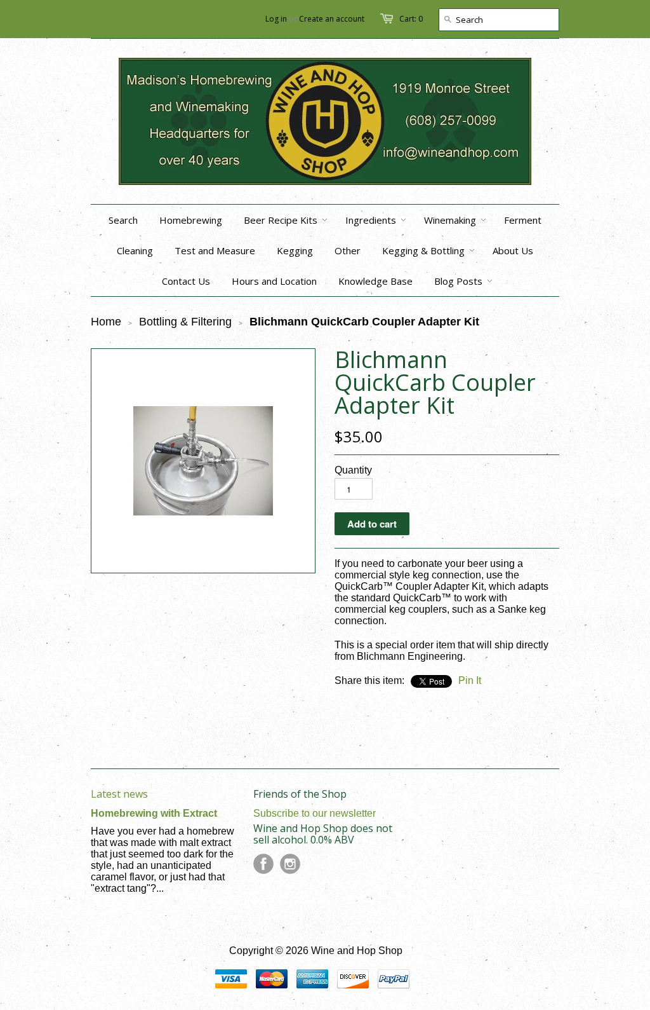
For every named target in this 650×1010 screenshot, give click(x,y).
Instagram (290, 864)
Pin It (469, 680)
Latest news (119, 794)
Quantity (353, 470)
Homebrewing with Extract (154, 813)
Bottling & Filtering (185, 321)
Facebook (263, 864)
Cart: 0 (411, 18)
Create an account (331, 18)
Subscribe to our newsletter (314, 813)
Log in (276, 18)
